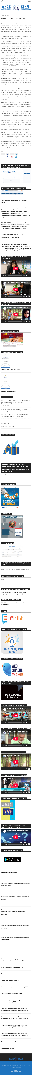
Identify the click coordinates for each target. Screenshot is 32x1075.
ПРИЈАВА (3, 474)
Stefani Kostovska (7, 21)
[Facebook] (15, 1071)
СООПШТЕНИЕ (6, 423)
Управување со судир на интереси (10, 369)
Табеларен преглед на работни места (11, 1042)
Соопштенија (5, 15)
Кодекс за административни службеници (12, 967)
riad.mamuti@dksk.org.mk (8, 876)
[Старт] (3, 275)
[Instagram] (20, 1071)
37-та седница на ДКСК (8, 426)
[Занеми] (26, 275)
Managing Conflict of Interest (9, 391)
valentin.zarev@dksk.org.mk (9, 918)
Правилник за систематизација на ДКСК (12, 993)
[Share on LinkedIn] (16, 156)
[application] (16, 268)
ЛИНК (2, 579)
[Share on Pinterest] (12, 156)
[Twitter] (17, 1071)
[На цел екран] (29, 275)
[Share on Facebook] (7, 156)
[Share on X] (3, 156)
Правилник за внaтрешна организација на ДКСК (14, 987)
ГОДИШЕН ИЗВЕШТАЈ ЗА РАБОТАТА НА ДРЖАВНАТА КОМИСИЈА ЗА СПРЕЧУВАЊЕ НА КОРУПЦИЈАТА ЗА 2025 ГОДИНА (14, 236)
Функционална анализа (7, 1048)
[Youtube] (12, 1071)
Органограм (4, 974)
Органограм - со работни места (10, 980)
